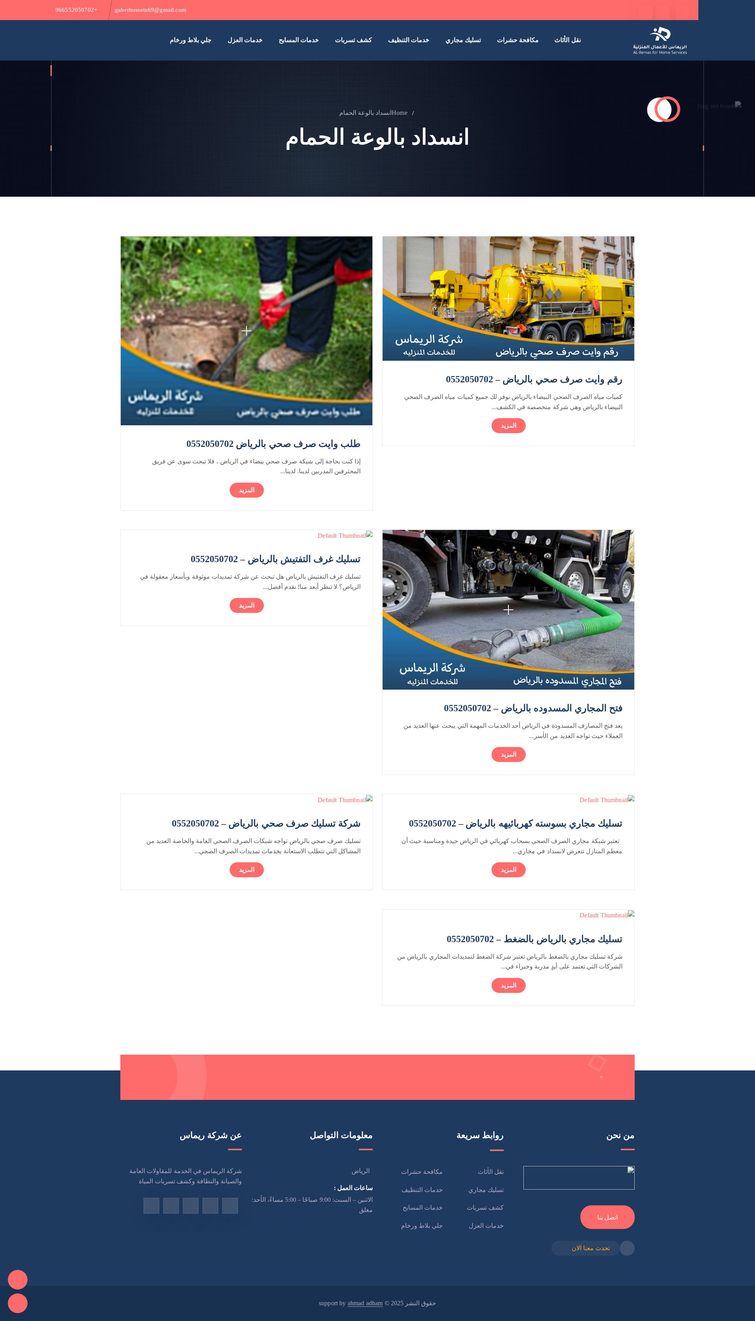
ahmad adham (365, 1303)
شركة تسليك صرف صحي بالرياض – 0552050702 (266, 823)
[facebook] (683, 12)
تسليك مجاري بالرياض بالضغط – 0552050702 (534, 939)
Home (399, 112)
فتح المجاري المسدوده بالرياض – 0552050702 (533, 708)
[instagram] (191, 1206)
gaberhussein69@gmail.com (150, 10)
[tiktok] (646, 12)
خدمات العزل (245, 40)
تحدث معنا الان (591, 1248)
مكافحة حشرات (518, 40)
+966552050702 (76, 10)
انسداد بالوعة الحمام (365, 112)
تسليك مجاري (463, 40)
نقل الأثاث (567, 40)
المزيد (508, 425)
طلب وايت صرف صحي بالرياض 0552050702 (273, 444)
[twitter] (662, 12)
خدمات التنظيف (408, 40)
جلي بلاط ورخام (191, 40)
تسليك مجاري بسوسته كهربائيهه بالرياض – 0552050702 (515, 823)
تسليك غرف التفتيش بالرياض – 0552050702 (276, 559)
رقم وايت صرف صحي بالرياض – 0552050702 (534, 379)
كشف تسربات (353, 40)
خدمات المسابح (299, 40)
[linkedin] (151, 1206)
